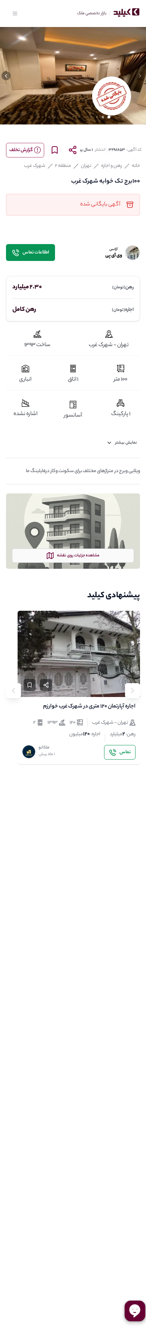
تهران (86, 166)
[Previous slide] (132, 690)
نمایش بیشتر (126, 442)
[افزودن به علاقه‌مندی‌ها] (30, 685)
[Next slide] (13, 690)
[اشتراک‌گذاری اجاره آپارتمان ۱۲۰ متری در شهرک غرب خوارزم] (46, 685)
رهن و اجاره (111, 166)
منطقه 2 (63, 166)
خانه (136, 166)
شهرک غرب (34, 166)
